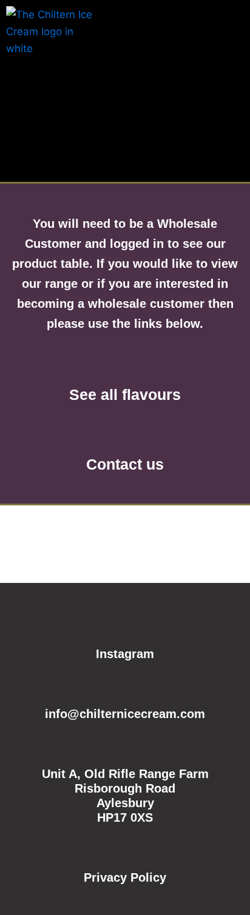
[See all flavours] (125, 361)
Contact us (125, 464)
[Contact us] (125, 431)
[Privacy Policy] (125, 849)
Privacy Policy (125, 877)
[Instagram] (125, 625)
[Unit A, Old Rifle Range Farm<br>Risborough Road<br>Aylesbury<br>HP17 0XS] (125, 745)
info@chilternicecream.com (125, 713)
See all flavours (125, 394)
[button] (234, 23)
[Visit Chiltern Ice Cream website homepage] (51, 38)
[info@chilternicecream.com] (125, 685)
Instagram (125, 653)
